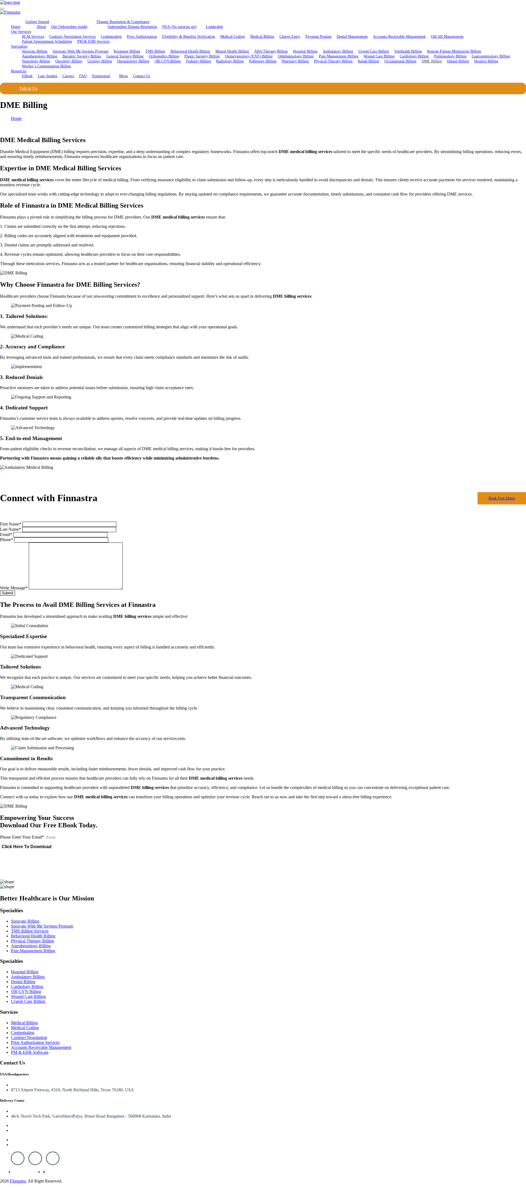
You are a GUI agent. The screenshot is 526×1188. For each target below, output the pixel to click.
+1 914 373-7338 (26, 1130)
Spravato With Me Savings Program (80, 51)
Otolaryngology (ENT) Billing (249, 56)
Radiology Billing (230, 61)
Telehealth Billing (408, 51)
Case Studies (47, 76)
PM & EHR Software (29, 1052)
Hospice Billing (486, 61)
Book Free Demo (501, 498)
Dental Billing (458, 61)
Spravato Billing (34, 51)
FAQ (83, 76)
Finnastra (18, 1181)
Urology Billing (99, 61)
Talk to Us (28, 88)
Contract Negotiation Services (72, 37)
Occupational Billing (400, 61)
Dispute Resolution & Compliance (123, 22)
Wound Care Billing (379, 56)
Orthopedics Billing (164, 56)
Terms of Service (62, 1171)
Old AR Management (447, 37)
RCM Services (33, 37)
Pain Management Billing (338, 56)
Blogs (123, 76)
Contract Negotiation (29, 1037)
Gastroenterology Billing (491, 56)
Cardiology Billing (414, 56)
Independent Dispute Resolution (132, 27)
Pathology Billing (262, 61)
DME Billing (432, 61)
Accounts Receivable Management (399, 37)
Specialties (19, 46)
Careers (68, 76)
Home (15, 27)
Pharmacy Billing (295, 61)
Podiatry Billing (198, 61)
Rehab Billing (368, 61)
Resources (18, 71)
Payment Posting (318, 37)
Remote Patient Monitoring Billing (454, 51)
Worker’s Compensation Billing (46, 66)
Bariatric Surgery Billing (81, 56)
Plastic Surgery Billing (202, 56)
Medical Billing (262, 37)
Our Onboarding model (69, 27)
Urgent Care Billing (373, 51)
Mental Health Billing (232, 51)
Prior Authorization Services (35, 1042)
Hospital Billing (305, 51)
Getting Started (37, 22)
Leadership (214, 27)
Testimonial (101, 76)
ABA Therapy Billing (271, 51)
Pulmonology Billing (450, 56)
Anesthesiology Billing (39, 56)
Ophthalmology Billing (296, 56)
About (41, 27)
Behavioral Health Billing (190, 51)
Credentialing (111, 37)
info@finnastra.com (28, 1144)
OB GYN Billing (168, 61)
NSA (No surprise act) (179, 27)
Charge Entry (289, 37)
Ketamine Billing (127, 51)
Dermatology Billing (133, 61)
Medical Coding (232, 37)
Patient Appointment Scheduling (47, 41)
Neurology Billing (36, 61)
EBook (27, 76)
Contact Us (141, 76)
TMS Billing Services (29, 931)
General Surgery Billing (125, 56)
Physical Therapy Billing (333, 61)
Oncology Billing (68, 61)
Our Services (21, 32)
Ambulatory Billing (338, 51)
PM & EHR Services (93, 41)
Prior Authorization (142, 37)
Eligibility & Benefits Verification (188, 37)
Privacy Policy (25, 1171)
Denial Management (352, 37)
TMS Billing (155, 51)
